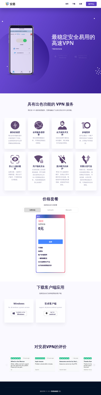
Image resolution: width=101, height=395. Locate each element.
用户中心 (91, 4)
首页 (66, 4)
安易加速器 (54, 391)
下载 (73, 4)
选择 (50, 242)
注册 (80, 4)
